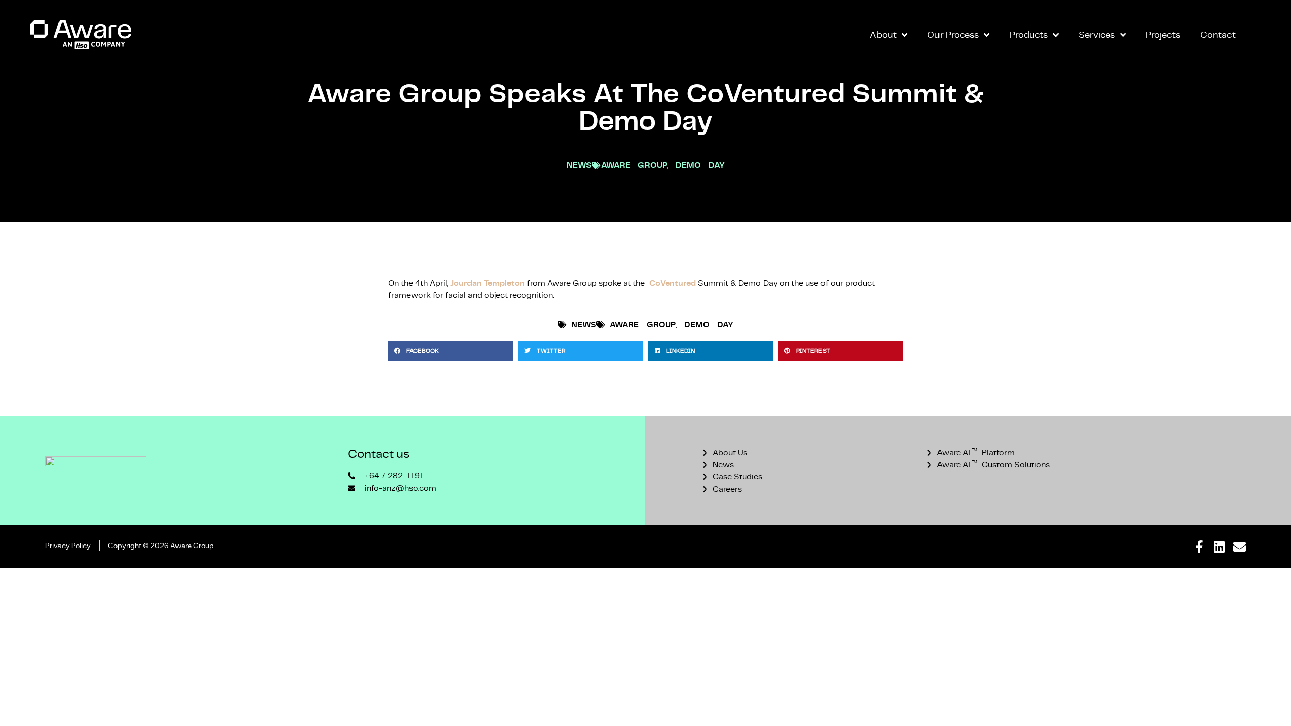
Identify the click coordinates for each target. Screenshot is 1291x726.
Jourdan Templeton (487, 283)
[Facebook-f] (1199, 546)
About (883, 34)
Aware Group (634, 165)
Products (1029, 34)
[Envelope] (1239, 546)
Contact (1218, 34)
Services (1097, 34)
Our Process (953, 34)
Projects (1163, 34)
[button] (450, 351)
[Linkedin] (1219, 546)
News (579, 165)
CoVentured (672, 283)
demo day (700, 165)
